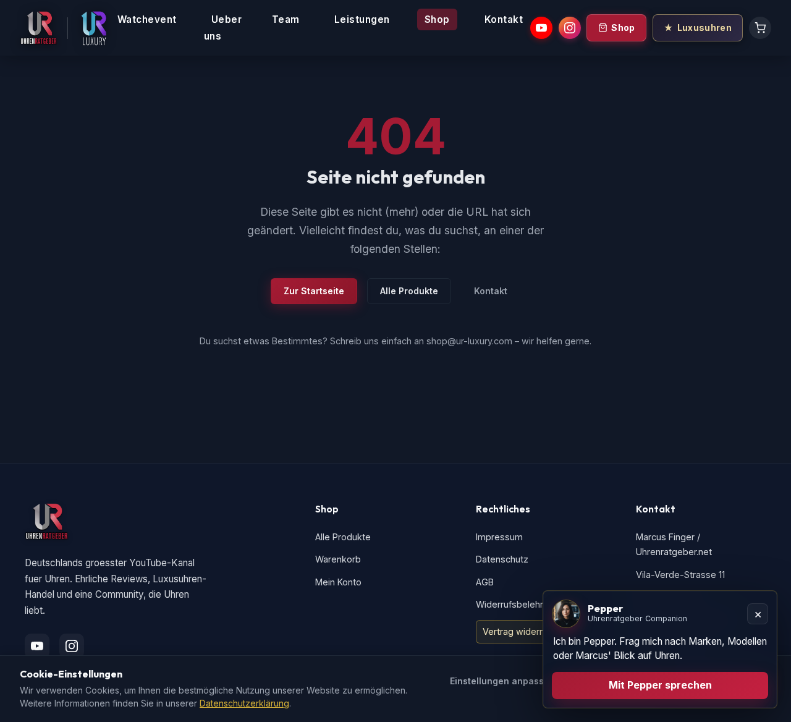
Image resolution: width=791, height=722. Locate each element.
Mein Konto (338, 582)
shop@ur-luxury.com (469, 341)
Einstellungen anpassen (502, 681)
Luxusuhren (704, 27)
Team (286, 19)
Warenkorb (338, 559)
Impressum (499, 537)
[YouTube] (541, 28)
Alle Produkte (409, 291)
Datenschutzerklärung (244, 703)
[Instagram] (570, 28)
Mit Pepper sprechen (660, 685)
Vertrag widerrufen (522, 631)
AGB (485, 582)
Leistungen (362, 19)
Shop (437, 19)
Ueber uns (223, 28)
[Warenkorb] (760, 28)
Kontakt (503, 19)
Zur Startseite (314, 291)
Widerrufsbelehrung (517, 604)
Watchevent (147, 19)
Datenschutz (502, 559)
